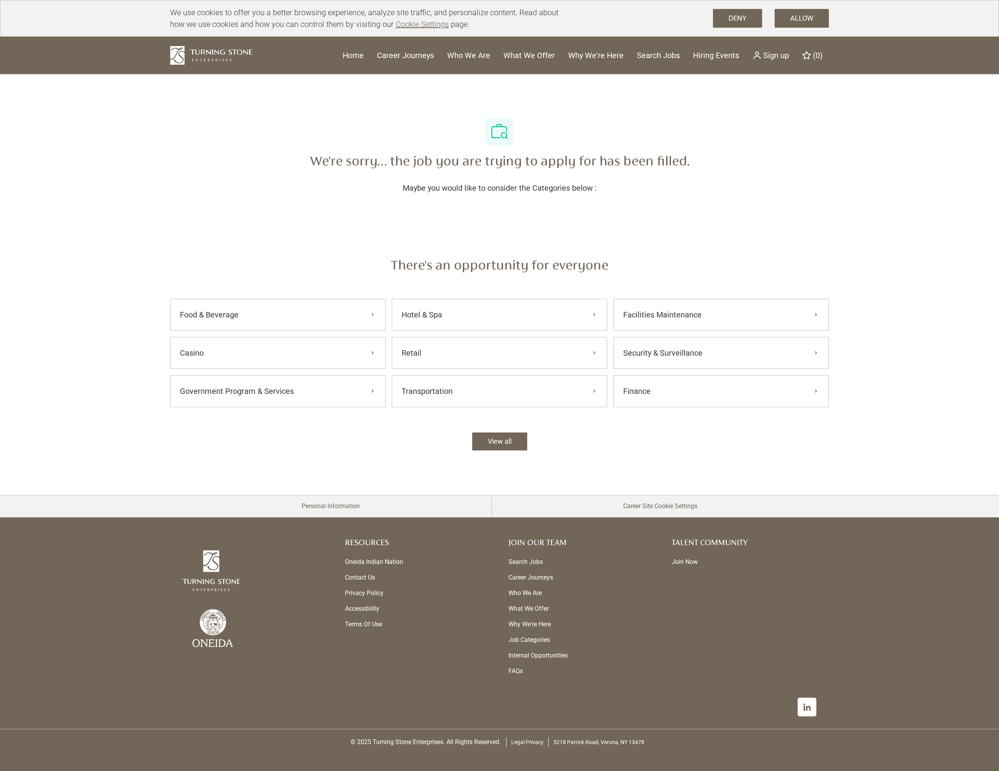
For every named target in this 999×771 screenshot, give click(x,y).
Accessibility (362, 608)
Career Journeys (405, 55)
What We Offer (529, 55)
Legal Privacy (527, 742)
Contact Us (360, 577)
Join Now (685, 561)
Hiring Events (716, 55)
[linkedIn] (807, 707)
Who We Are (468, 55)
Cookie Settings (422, 24)
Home (353, 55)
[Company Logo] (211, 54)
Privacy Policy (364, 593)
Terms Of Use (363, 624)
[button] (770, 55)
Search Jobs (658, 55)
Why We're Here (596, 55)
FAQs (515, 671)
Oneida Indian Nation (374, 561)
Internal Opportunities (538, 655)
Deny (738, 18)
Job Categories (529, 639)
